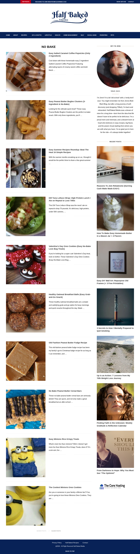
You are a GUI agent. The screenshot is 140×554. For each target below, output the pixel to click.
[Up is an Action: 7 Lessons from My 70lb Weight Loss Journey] (115, 354)
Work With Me (121, 1)
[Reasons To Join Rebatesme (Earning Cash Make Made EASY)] (115, 164)
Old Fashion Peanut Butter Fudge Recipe (68, 343)
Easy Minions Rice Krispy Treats (64, 439)
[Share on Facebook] (69, 74)
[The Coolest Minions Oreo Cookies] (26, 505)
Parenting (103, 35)
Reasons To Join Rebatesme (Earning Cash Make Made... (55, 2)
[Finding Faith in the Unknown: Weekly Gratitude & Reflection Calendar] (115, 401)
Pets (112, 35)
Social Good (91, 35)
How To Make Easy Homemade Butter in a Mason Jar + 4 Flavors (114, 234)
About (15, 35)
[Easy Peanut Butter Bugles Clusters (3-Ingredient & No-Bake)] (26, 120)
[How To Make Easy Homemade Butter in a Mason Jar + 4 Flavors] (115, 212)
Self (82, 35)
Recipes (24, 35)
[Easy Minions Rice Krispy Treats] (26, 457)
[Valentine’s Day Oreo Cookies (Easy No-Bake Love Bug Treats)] (26, 264)
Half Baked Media (79, 546)
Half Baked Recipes (72, 543)
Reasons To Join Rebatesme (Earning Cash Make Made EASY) (114, 187)
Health (57, 35)
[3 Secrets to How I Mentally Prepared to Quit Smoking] (115, 307)
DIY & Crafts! (37, 35)
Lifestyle (48, 35)
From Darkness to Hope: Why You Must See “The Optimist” (115, 471)
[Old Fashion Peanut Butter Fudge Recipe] (26, 361)
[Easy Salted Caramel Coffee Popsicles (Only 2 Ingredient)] (26, 71)
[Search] (133, 35)
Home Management (70, 35)
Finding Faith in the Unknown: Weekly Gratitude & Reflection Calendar (114, 424)
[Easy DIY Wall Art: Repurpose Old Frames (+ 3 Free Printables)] (115, 259)
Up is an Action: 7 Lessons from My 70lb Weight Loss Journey (113, 376)
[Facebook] (6, 1)
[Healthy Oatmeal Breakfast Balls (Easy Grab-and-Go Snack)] (26, 313)
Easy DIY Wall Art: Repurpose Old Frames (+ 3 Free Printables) (112, 282)
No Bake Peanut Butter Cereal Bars (65, 391)
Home (8, 35)
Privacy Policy (57, 543)
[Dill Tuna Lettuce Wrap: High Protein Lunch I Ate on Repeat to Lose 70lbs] (26, 216)
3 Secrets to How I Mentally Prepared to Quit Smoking (115, 329)
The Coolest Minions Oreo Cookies (65, 487)
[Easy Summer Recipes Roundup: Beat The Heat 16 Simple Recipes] (26, 168)
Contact (131, 1)
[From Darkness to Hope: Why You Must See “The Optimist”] (115, 449)
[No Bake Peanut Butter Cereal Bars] (26, 409)
